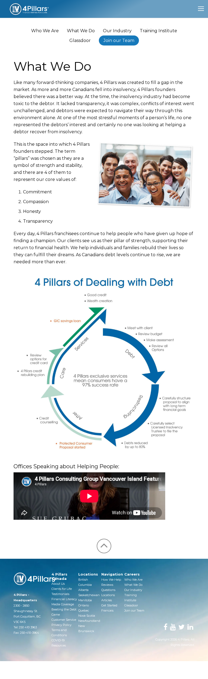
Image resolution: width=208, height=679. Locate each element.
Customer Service (63, 620)
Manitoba (85, 600)
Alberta (83, 590)
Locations (108, 595)
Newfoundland (89, 621)
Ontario (83, 605)
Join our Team (118, 40)
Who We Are (45, 30)
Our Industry (117, 30)
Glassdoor (80, 40)
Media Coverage (62, 604)
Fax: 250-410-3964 (26, 633)
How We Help (111, 579)
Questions (108, 590)
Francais (107, 610)
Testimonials (60, 594)
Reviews (107, 585)
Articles (106, 600)
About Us (58, 584)
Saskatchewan (89, 595)
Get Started (109, 605)
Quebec (83, 610)
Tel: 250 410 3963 (25, 627)
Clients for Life (61, 589)
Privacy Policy (61, 625)
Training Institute (158, 30)
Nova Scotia (86, 616)
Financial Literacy (64, 599)
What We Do (81, 30)
